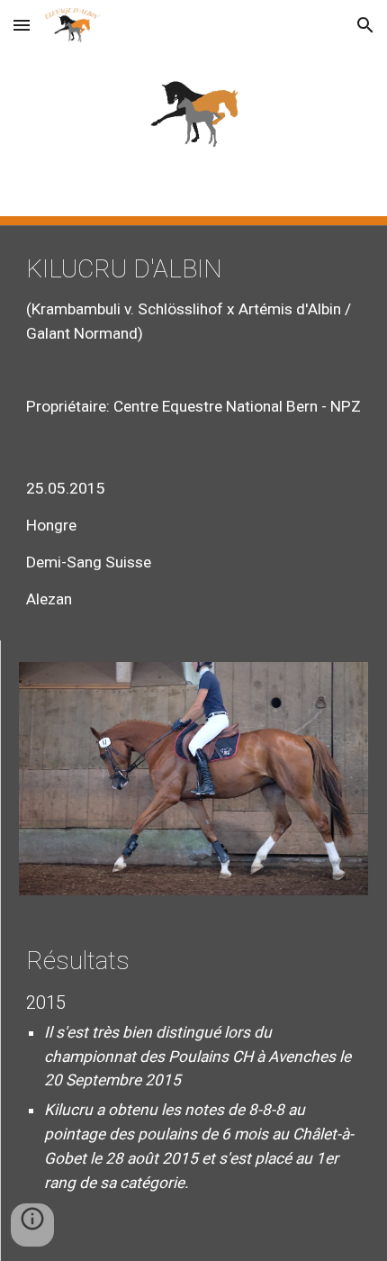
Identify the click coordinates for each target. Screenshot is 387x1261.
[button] (21, 25)
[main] (194, 336)
